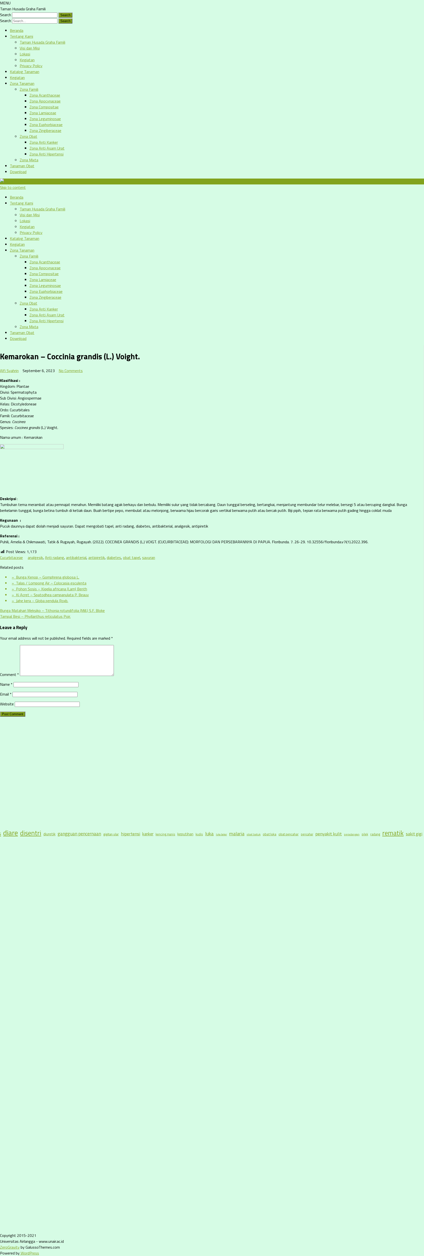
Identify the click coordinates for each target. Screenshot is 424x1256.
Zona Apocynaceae (45, 101)
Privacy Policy (31, 66)
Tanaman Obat (22, 166)
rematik (393, 833)
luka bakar (221, 834)
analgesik (35, 557)
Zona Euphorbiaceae (46, 125)
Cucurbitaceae (11, 557)
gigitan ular (111, 834)
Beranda (16, 30)
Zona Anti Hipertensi (46, 154)
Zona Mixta (29, 160)
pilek (365, 834)
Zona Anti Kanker (43, 142)
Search (5, 15)
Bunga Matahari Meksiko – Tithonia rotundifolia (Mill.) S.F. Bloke (52, 610)
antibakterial (76, 557)
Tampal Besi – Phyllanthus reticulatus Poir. (35, 616)
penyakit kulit (328, 833)
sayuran (148, 557)
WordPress (29, 1253)
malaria (236, 833)
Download (18, 172)
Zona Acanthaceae (44, 95)
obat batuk (254, 834)
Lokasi (25, 54)
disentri (30, 833)
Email (6, 694)
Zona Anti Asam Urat (47, 148)
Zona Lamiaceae (42, 113)
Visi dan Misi (30, 48)
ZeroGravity (10, 1247)
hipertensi (130, 833)
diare (10, 832)
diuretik (49, 834)
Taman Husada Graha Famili (42, 42)
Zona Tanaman (22, 83)
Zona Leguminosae (45, 119)
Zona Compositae (44, 107)
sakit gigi (414, 833)
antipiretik (96, 557)
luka (209, 833)
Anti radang (54, 557)
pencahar (307, 834)
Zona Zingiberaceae (45, 130)
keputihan (185, 834)
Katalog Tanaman (24, 72)
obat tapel (131, 557)
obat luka (269, 834)
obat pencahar (288, 834)
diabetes (114, 557)
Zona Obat (28, 136)
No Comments (71, 371)
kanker (147, 834)
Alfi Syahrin (9, 371)
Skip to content (13, 187)
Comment (9, 674)
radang (375, 834)
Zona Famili (29, 89)
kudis (199, 834)
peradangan (351, 834)
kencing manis (165, 834)
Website (7, 704)
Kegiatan (27, 60)
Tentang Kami (21, 36)
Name (6, 684)
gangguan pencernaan (79, 833)
